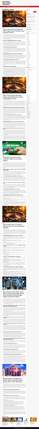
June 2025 (28, 47)
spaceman (28, 110)
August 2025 (28, 45)
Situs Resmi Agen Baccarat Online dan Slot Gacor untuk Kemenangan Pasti (13, 97)
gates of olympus (28, 112)
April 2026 (28, 38)
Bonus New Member (29, 69)
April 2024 (28, 63)
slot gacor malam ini (28, 114)
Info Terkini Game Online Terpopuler (6, 3)
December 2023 (28, 64)
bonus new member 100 (29, 70)
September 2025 (28, 44)
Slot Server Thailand (28, 6)
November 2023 (28, 65)
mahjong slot (28, 76)
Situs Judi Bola (16, 6)
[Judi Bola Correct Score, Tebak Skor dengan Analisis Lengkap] (26, 419)
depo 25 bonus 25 (28, 111)
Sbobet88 (12, 6)
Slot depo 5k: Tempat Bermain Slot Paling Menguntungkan (31, 27)
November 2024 (28, 55)
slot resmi (27, 115)
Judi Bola (8, 6)
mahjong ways (28, 109)
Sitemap (3, 6)
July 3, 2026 (33, 424)
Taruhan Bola (28, 98)
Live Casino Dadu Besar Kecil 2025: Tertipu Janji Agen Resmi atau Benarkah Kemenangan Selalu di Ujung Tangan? (13, 294)
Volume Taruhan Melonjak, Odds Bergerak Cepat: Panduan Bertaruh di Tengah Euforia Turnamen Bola (31, 22)
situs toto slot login (28, 113)
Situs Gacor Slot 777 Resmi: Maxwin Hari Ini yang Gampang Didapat (13, 226)
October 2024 (28, 56)
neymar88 (28, 78)
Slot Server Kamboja (23, 6)
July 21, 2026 (19, 425)
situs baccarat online (14, 102)
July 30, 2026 (6, 425)
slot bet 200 (28, 85)
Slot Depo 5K (28, 86)
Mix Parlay (28, 77)
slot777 (28, 92)
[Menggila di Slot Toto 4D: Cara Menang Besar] (12, 419)
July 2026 (28, 35)
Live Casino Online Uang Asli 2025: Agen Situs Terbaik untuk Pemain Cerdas (13, 31)
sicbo (27, 83)
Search (27, 9)
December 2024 (28, 54)
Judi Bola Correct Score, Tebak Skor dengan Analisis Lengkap (31, 24)
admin (3, 425)
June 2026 (28, 36)
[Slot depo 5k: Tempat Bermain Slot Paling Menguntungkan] (33, 419)
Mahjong (19, 6)
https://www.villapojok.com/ (18, 163)
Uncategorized (28, 99)
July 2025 (28, 46)
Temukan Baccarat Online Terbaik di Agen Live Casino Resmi (12, 159)
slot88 (27, 93)
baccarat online (23, 36)
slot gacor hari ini (15, 231)
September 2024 (28, 57)
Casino (5, 6)
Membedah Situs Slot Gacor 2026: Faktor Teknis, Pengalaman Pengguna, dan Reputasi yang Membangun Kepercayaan (31, 17)
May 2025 (28, 48)
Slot (10, 6)
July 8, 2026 (26, 424)
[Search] (36, 6)
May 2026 (28, 37)
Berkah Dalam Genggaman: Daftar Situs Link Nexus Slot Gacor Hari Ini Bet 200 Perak (12, 380)
